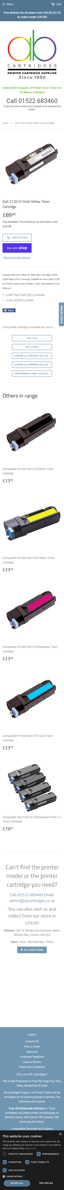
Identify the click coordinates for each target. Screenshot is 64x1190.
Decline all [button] (46, 1183)
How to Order (32, 1046)
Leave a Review (32, 1062)
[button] (32, 1176)
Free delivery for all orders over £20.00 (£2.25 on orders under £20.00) (32, 15)
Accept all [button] (17, 1183)
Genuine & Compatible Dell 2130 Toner (33, 356)
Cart (58, 4)
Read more (30, 1148)
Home (5, 123)
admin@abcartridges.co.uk (32, 900)
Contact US (32, 1041)
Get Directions (33, 949)
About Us (32, 1051)
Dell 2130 (32, 338)
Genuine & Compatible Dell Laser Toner (33, 364)
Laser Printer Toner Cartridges (32, 373)
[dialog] (32, 1160)
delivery (31, 221)
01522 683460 (38, 100)
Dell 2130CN (32, 347)
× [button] (60, 1134)
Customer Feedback (32, 1056)
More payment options (17, 257)
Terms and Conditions (32, 1067)
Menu (10, 4)
